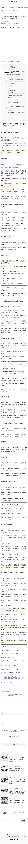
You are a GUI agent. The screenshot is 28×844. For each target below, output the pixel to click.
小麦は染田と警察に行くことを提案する (15, 95)
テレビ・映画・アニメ (10, 682)
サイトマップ (17, 834)
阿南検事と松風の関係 (11, 110)
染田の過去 (9, 77)
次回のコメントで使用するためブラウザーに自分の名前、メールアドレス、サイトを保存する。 (14, 731)
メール (3, 718)
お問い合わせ (11, 7)
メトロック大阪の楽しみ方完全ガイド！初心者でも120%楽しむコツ (17, 802)
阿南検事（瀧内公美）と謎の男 (13, 74)
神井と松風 (9, 85)
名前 (3, 713)
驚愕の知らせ (9, 97)
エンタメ (4, 682)
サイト (3, 724)
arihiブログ (14, 2)
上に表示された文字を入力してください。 (11, 736)
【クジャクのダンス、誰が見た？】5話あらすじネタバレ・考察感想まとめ (17, 759)
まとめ (8, 116)
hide (16, 67)
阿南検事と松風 (10, 83)
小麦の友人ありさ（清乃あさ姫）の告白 (15, 88)
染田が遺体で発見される (12, 102)
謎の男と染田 (9, 92)
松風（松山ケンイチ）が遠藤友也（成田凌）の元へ (15, 80)
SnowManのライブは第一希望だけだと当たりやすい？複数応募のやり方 (17, 781)
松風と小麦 (9, 99)
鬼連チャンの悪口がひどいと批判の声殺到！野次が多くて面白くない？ (17, 770)
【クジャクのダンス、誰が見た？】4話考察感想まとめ (14, 107)
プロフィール (3, 7)
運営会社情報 (23, 836)
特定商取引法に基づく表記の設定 (13, 836)
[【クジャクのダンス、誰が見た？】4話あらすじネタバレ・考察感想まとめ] (15, 677)
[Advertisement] (14, 45)
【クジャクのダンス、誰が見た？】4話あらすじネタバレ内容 (14, 72)
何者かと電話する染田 (11, 90)
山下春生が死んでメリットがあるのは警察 (15, 112)
